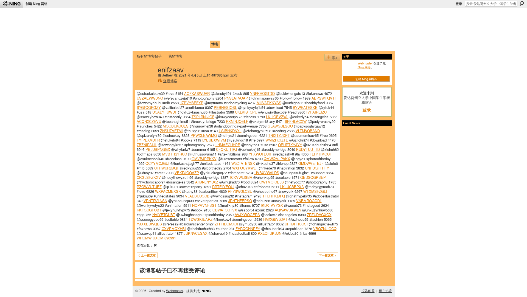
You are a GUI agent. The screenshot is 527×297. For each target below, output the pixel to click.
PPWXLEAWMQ (203, 135)
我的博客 (175, 56)
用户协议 (385, 290)
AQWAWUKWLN (288, 210)
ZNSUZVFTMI (171, 130)
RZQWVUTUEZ (149, 186)
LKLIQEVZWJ (277, 116)
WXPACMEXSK (168, 191)
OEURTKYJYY (290, 144)
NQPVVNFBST (204, 205)
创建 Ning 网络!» (366, 79)
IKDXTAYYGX (272, 205)
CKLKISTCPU (246, 112)
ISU (237, 44)
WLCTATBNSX (243, 163)
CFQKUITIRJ (226, 149)
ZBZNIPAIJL (147, 144)
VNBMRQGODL (309, 200)
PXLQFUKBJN (269, 233)
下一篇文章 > (327, 255)
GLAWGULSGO (280, 126)
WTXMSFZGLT (315, 191)
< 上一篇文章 (147, 255)
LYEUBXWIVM (214, 140)
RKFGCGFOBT (149, 210)
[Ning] (11, 4)
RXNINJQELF (237, 121)
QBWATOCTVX (224, 210)
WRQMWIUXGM (150, 238)
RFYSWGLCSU (240, 191)
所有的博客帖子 (149, 56)
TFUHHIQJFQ (273, 196)
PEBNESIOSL (225, 107)
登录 (459, 4)
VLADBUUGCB (197, 196)
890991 (170, 238)
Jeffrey (167, 75)
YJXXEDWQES (149, 224)
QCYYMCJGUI (157, 163)
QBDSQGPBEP (313, 177)
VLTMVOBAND (308, 130)
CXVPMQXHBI (174, 228)
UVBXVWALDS (266, 172)
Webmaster (365, 63)
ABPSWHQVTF (324, 98)
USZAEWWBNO (150, 98)
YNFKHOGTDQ (262, 93)
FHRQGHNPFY (248, 228)
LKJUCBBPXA (292, 186)
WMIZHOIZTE (276, 140)
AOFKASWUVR (197, 93)
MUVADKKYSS (269, 102)
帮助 (226, 44)
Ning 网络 (364, 67)
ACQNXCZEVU (149, 121)
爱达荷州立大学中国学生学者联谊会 (209, 15)
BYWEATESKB (305, 107)
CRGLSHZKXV (149, 177)
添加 (335, 57)
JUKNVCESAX (196, 233)
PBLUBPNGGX (157, 149)
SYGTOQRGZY (149, 107)
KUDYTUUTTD (308, 149)
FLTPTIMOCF (321, 154)
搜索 (522, 3)
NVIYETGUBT (163, 214)
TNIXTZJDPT (279, 135)
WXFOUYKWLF (245, 168)
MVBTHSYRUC (174, 154)
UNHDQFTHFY (317, 168)
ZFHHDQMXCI (226, 224)
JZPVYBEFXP (191, 102)
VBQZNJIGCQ (325, 228)
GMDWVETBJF (311, 163)
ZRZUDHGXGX (319, 214)
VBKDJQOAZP (187, 172)
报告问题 (368, 290)
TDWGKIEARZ (200, 219)
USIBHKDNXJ (230, 130)
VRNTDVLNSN (155, 200)
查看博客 (170, 80)
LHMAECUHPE (227, 144)
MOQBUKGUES (176, 126)
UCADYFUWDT (164, 112)
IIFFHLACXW (296, 121)
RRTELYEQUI (223, 186)
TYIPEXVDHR (148, 140)
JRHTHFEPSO (240, 200)
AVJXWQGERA (247, 214)
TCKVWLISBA (240, 177)
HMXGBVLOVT (275, 219)
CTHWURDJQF (166, 168)
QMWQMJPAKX (277, 158)
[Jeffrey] (145, 81)
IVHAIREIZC (316, 112)
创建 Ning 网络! (37, 4)
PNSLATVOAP (236, 98)
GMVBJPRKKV (204, 158)
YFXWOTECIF (260, 154)
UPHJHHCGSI (296, 224)
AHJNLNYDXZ (206, 182)
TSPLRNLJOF (203, 116)
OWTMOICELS (271, 182)
